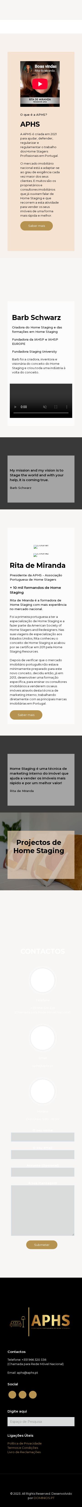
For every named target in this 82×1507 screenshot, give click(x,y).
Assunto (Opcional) (43, 1165)
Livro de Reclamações (24, 1452)
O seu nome (43, 1130)
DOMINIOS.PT (44, 1498)
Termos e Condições (23, 1447)
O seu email (42, 1148)
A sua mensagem (42, 1183)
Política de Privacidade (25, 1443)
